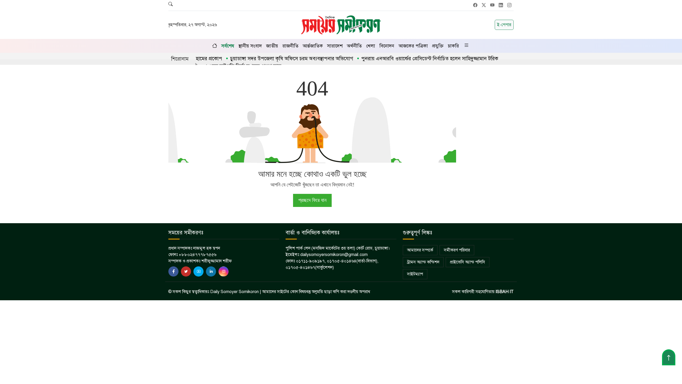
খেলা (370, 46)
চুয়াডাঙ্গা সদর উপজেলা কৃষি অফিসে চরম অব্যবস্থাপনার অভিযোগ (280, 58)
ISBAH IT (505, 291)
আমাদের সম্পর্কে (420, 250)
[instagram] (223, 271)
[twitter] (186, 271)
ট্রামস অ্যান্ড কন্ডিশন (423, 262)
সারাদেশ (335, 46)
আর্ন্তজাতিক (313, 46)
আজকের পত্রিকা (413, 46)
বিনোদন (386, 46)
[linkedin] (211, 271)
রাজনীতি (290, 46)
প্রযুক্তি (438, 46)
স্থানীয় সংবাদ (250, 46)
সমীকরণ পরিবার (457, 250)
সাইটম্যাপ (415, 274)
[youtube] (198, 271)
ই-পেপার (504, 24)
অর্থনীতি (354, 46)
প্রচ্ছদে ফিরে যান (312, 200)
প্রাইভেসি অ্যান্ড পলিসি (467, 262)
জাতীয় (272, 46)
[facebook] (173, 271)
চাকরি (453, 46)
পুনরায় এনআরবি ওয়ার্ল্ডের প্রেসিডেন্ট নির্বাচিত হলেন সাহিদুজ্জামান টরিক (418, 58)
